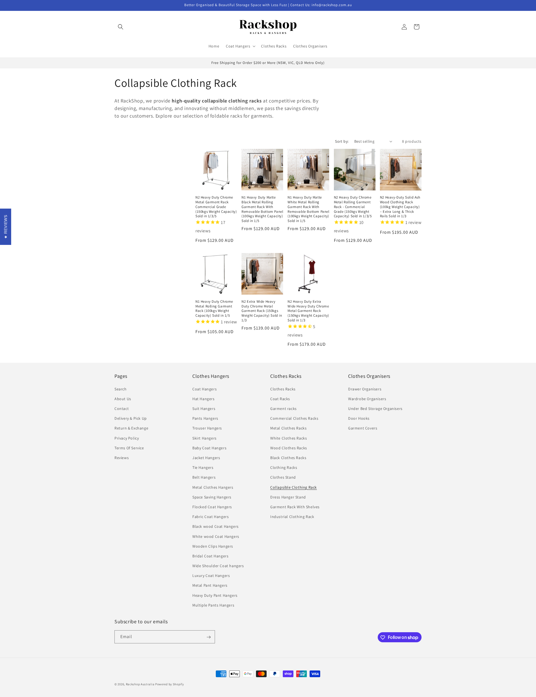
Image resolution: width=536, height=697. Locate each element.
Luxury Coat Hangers (211, 575)
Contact (121, 408)
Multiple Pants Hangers (213, 604)
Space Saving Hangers (211, 496)
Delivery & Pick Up (130, 418)
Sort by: (341, 141)
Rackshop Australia (140, 684)
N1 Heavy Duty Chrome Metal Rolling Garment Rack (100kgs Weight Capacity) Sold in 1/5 (214, 308)
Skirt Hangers (204, 437)
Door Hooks (359, 418)
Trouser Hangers (207, 428)
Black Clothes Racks (288, 457)
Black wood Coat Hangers (215, 526)
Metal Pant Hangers (210, 585)
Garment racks (283, 408)
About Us (122, 398)
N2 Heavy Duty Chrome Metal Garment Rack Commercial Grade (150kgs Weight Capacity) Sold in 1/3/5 (216, 207)
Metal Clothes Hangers (212, 487)
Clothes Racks (283, 388)
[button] (120, 27)
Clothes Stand (283, 477)
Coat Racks (280, 398)
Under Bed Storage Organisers (375, 408)
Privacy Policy (126, 437)
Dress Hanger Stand (288, 496)
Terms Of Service (129, 447)
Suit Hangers (203, 408)
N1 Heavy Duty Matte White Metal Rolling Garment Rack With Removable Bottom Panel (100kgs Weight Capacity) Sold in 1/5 (308, 209)
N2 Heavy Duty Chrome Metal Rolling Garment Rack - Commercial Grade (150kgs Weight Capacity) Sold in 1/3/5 (353, 207)
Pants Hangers (205, 418)
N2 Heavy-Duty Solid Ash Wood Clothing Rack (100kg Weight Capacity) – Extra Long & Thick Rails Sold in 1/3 (400, 207)
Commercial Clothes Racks (294, 418)
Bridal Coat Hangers (210, 555)
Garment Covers (362, 428)
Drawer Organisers (364, 388)
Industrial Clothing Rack (292, 516)
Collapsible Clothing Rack (293, 487)
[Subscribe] (208, 637)
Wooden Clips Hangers (212, 545)
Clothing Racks (283, 467)
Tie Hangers (203, 467)
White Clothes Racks (288, 437)
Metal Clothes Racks (288, 428)
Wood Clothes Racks (288, 447)
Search (120, 388)
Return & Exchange (131, 428)
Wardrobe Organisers (367, 398)
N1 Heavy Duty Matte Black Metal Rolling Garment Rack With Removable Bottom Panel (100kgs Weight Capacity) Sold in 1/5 (262, 209)
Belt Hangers (204, 477)
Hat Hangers (203, 398)
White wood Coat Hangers (215, 536)
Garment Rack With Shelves (295, 506)
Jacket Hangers (206, 457)
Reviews (121, 457)
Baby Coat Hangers (209, 447)
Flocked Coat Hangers (212, 506)
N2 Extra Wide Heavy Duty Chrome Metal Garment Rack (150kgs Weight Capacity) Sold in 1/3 (261, 311)
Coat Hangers (204, 388)
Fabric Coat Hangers (210, 516)
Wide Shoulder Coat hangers (218, 565)
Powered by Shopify (169, 684)
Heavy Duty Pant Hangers (215, 595)
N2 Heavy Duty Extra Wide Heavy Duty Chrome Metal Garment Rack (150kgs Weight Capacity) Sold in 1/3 (308, 311)
